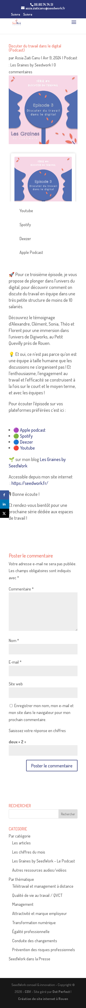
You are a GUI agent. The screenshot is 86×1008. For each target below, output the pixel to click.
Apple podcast (32, 430)
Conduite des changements (34, 940)
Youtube (27, 448)
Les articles (21, 842)
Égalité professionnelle (31, 931)
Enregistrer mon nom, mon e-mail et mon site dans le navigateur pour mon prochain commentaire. (41, 712)
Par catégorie (20, 835)
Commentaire (21, 588)
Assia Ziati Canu (27, 57)
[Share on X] (4, 513)
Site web (16, 683)
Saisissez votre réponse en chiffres (37, 730)
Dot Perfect (61, 991)
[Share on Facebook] (4, 495)
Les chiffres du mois (28, 851)
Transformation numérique (34, 922)
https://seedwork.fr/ (29, 483)
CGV (28, 991)
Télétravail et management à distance (42, 886)
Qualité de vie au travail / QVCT (37, 895)
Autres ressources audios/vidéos (39, 870)
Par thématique (21, 879)
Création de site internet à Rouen (43, 999)
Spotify (26, 436)
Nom (14, 640)
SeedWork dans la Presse (29, 958)
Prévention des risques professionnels (43, 949)
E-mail (15, 662)
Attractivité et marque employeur (39, 913)
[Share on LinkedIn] (4, 504)
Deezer (26, 442)
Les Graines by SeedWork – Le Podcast (43, 860)
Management (22, 904)
